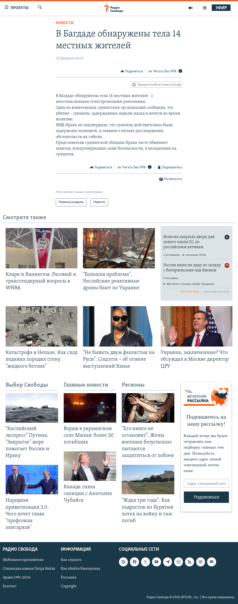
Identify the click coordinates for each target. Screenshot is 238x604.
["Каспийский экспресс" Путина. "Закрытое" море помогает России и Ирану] (32, 408)
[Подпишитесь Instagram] (178, 561)
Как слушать (71, 560)
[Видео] (191, 7)
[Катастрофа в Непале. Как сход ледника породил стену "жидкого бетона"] (41, 326)
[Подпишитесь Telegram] (167, 561)
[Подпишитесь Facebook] (134, 561)
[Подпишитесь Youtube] (156, 561)
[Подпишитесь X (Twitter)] (145, 561)
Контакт (10, 586)
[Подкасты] (200, 561)
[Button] (131, 71)
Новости (65, 23)
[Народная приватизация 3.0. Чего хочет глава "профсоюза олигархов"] (32, 479)
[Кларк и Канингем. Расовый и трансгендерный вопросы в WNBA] (41, 248)
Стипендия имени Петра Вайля (29, 569)
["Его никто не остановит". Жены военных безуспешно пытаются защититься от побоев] (148, 408)
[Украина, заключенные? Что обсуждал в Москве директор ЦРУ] (196, 326)
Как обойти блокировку (80, 569)
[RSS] (189, 561)
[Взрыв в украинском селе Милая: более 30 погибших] (90, 408)
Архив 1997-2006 (16, 577)
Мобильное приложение (23, 560)
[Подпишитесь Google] (123, 561)
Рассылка (68, 577)
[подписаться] (211, 561)
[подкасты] (205, 7)
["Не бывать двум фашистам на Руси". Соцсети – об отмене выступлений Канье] (119, 326)
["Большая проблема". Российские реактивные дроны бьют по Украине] (119, 248)
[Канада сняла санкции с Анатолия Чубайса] (90, 466)
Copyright (68, 586)
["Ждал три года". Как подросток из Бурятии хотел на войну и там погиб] (148, 479)
